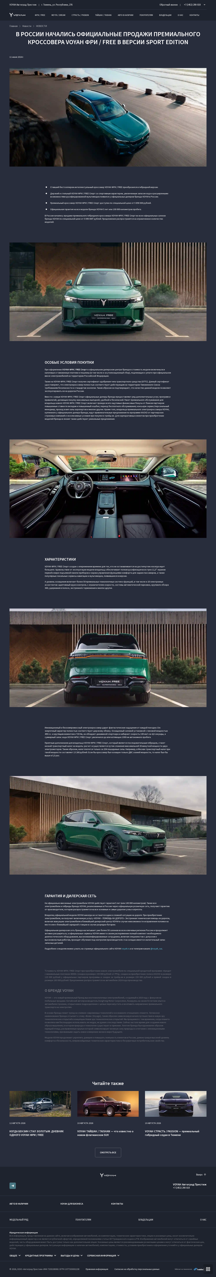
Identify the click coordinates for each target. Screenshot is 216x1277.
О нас (180, 15)
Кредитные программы (39, 1255)
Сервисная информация (101, 1255)
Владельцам (165, 15)
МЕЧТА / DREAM (58, 15)
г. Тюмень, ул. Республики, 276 (56, 4)
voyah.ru (126, 948)
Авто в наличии (125, 15)
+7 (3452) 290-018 (181, 1187)
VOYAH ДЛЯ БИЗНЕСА (71, 1203)
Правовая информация (97, 1269)
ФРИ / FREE (40, 15)
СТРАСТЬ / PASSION (80, 15)
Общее (13, 1255)
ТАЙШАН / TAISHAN (103, 15)
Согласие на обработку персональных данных (136, 1269)
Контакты (194, 15)
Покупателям (146, 15)
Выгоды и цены (70, 1255)
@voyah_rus (156, 948)
